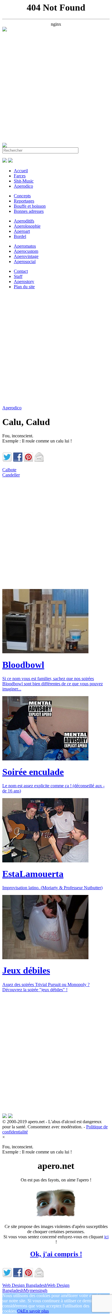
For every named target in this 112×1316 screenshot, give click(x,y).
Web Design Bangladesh (24, 1285)
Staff (18, 276)
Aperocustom (26, 251)
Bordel (20, 236)
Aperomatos (25, 246)
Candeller (11, 474)
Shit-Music (24, 181)
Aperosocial (25, 261)
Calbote (9, 469)
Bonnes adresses (29, 211)
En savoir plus (36, 1311)
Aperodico (23, 186)
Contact (21, 271)
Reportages (24, 201)
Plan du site (24, 286)
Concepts (22, 195)
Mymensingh (35, 1290)
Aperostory (24, 281)
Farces (20, 175)
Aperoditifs (24, 221)
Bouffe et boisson (30, 206)
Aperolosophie (27, 226)
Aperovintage (26, 256)
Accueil (21, 170)
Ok (20, 1311)
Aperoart (22, 231)
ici (106, 1236)
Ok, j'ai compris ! (56, 1254)
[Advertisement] (56, 87)
